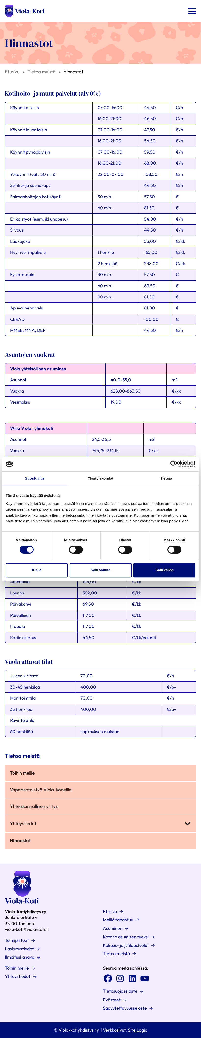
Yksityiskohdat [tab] (100, 478)
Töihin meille (22, 773)
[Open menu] (192, 11)
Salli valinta (100, 570)
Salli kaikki (164, 570)
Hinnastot (20, 840)
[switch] (76, 550)
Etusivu (12, 71)
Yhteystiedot (23, 823)
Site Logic (137, 1030)
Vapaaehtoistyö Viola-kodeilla (41, 789)
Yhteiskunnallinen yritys (34, 806)
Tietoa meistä (41, 71)
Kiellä (36, 570)
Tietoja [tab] (166, 478)
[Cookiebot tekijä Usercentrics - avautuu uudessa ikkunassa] (173, 464)
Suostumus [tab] (35, 478)
